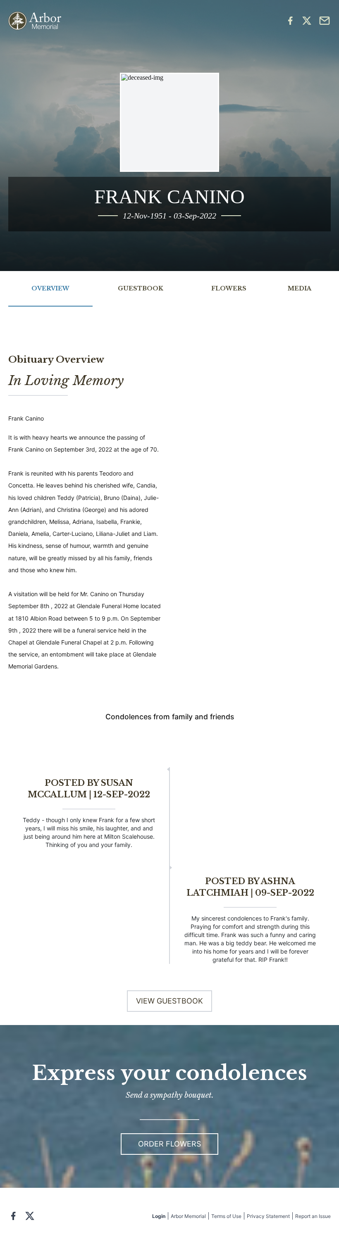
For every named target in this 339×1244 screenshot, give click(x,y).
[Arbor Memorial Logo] (34, 21)
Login (158, 1216)
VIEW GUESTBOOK (169, 1001)
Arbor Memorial (188, 1216)
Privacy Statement (268, 1216)
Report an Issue (313, 1216)
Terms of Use (226, 1216)
